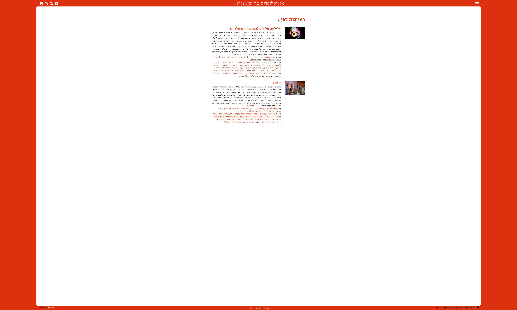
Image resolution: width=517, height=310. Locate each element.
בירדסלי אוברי (246, 114)
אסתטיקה (272, 108)
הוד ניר (248, 116)
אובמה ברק (270, 62)
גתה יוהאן (244, 65)
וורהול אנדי (236, 68)
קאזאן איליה (236, 122)
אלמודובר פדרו (259, 114)
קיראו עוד (237, 54)
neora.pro (50, 307)
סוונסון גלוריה (219, 119)
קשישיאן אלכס (256, 76)
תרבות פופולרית (255, 59)
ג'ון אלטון (241, 62)
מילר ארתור (270, 73)
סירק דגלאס (260, 73)
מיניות (250, 57)
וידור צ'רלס (226, 68)
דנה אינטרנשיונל (258, 116)
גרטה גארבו (253, 65)
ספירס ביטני (249, 73)
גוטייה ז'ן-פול (264, 65)
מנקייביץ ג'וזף (241, 119)
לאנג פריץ (251, 70)
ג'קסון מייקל (276, 65)
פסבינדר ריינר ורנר (249, 122)
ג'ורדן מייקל (231, 62)
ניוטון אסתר (230, 119)
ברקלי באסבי (224, 114)
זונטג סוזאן (260, 70)
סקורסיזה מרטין (237, 73)
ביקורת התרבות (270, 57)
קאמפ (277, 82)
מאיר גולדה (229, 70)
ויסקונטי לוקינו (229, 116)
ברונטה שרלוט (251, 62)
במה (260, 57)
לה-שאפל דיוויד (266, 119)
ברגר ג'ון (261, 62)
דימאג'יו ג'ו (258, 68)
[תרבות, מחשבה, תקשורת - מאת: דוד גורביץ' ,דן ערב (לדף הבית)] (260, 3)
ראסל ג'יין (226, 122)
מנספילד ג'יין (254, 119)
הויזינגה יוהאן (247, 68)
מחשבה (250, 108)
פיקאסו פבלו (225, 73)
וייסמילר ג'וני (271, 70)
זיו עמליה (277, 119)
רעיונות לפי (292, 19)
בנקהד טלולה (235, 114)
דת (256, 57)
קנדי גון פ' (267, 76)
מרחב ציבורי (234, 108)
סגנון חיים (243, 57)
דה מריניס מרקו (270, 68)
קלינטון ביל (276, 76)
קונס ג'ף (216, 73)
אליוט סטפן (270, 114)
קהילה (278, 111)
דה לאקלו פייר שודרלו (230, 65)
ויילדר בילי (240, 116)
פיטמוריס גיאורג (264, 122)
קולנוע (222, 57)
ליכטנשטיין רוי (240, 70)
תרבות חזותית (268, 59)
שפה (265, 111)
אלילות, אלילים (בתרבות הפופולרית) (255, 28)
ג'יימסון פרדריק (220, 62)
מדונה (221, 70)
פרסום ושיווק (232, 57)
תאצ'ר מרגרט (244, 76)
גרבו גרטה (270, 116)
